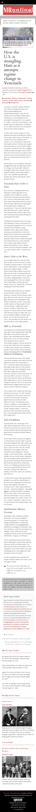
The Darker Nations (21, 618)
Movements (22, 98)
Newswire (5, 103)
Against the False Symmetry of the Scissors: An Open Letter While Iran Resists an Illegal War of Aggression (16, 674)
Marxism (15, 98)
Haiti (11, 100)
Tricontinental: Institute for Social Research (17, 609)
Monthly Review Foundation (18, 803)
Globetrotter (15, 103)
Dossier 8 (15, 352)
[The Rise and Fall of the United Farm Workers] (16, 767)
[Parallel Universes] (17, 716)
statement (23, 525)
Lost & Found (7, 742)
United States (18, 100)
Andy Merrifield (7, 705)
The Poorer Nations (9, 620)
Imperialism (7, 98)
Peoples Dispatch (26, 92)
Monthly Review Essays (11, 695)
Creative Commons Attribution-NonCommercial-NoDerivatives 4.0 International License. (18, 795)
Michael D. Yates (7, 754)
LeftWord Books (10, 607)
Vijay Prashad (8, 88)
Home (5, 21)
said (17, 306)
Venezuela (26, 100)
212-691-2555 (19, 809)
